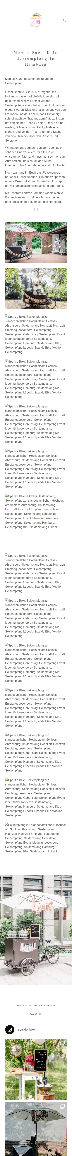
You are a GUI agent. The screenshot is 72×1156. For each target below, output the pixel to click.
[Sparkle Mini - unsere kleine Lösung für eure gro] (36, 1070)
